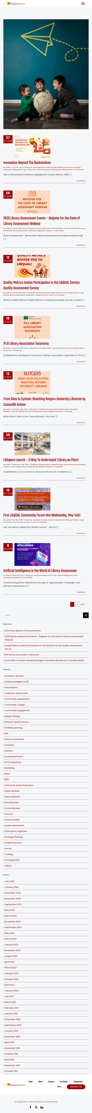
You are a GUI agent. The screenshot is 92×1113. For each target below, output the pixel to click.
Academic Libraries (43, 293)
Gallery (36, 146)
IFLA (49, 348)
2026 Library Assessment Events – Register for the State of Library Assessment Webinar (29, 202)
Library (77, 228)
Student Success (13, 842)
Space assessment (71, 464)
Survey (76, 293)
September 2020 (13, 1025)
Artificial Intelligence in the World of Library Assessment (29, 555)
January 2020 (11, 1030)
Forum (14, 522)
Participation (30, 295)
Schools (9, 814)
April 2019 (9, 1042)
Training (54, 228)
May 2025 (9, 910)
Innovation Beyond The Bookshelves (29, 146)
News (7, 773)
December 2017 (12, 1065)
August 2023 (11, 956)
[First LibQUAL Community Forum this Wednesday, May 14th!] (32, 499)
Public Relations (12, 796)
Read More (81, 181)
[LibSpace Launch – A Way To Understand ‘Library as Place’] (32, 443)
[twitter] (36, 1107)
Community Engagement (17, 710)
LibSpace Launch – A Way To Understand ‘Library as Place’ (41, 460)
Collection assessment (56, 520)
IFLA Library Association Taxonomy (29, 327)
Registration (41, 231)
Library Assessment (43, 228)
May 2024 (9, 933)
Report (81, 348)
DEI (16, 411)
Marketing (10, 768)
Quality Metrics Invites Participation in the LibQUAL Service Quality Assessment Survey (29, 266)
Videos (60, 228)
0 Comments (79, 170)
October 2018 (11, 1053)
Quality (37, 295)
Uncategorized (15, 170)
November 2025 (13, 898)
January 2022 (11, 990)
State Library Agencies (65, 167)
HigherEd (21, 411)
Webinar (49, 231)
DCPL (49, 170)
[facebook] (30, 1107)
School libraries (12, 808)
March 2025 (11, 915)
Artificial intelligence (64, 575)
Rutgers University (55, 411)
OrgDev (45, 411)
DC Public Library (41, 170)
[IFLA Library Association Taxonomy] (32, 327)
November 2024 (13, 921)
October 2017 (11, 1071)
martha (8, 167)
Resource (44, 295)
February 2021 (11, 1007)
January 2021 (11, 1013)
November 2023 (13, 950)
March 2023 (10, 967)
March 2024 (11, 938)
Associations (42, 348)
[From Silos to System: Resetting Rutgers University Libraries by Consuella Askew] (32, 382)
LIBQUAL (6, 295)
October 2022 (12, 979)
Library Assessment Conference (24, 231)
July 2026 (9, 881)
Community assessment (17, 699)
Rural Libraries (12, 802)
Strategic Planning (71, 520)
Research (42, 467)
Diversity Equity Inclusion (61, 409)
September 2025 (13, 904)
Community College (15, 704)
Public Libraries (51, 167)
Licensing (9, 745)
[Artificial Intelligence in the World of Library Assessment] (32, 554)
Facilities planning (56, 464)
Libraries (72, 228)
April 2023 (10, 961)
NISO (7, 779)
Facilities (18, 467)
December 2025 (13, 892)
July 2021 (9, 996)
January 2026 (11, 887)
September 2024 (13, 927)
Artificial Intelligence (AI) (43, 575)
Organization (20, 295)
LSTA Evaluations (39, 167)
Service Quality (67, 293)
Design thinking (44, 464)
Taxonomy (7, 350)
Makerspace (56, 170)
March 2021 (10, 1002)
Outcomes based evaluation (19, 785)
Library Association (72, 348)
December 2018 (12, 1048)
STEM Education (67, 170)
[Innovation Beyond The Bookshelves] (32, 146)
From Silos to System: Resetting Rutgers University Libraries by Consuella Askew (29, 383)
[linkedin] (42, 1107)
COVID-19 (30, 170)
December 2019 (12, 1036)
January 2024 (12, 944)
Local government (14, 756)
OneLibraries (37, 411)
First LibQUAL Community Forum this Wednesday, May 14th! (29, 499)
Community (7, 522)
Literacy (8, 750)
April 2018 (9, 1059)
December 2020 (13, 1019)
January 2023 (11, 973)
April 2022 (10, 984)
